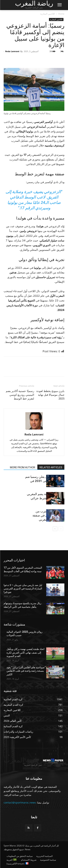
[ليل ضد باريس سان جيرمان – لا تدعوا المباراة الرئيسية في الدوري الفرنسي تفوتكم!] (55, 589)
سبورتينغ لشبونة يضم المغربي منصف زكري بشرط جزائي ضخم (45, 498)
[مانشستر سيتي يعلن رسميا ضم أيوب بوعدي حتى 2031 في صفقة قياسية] (55, 481)
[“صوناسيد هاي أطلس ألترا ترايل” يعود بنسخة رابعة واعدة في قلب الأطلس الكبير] (55, 672)
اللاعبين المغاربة (47, 13)
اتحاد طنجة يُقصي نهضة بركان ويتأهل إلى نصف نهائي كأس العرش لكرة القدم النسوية (25, 652)
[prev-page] (61, 529)
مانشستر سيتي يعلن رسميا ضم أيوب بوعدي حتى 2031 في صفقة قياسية (44, 481)
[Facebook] (60, 59)
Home (61, 13)
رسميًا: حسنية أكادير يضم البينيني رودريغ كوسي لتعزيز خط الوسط (20, 394)
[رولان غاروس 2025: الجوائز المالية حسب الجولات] (55, 636)
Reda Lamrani (12, 51)
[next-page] (55, 529)
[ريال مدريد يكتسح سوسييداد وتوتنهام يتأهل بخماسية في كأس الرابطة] (55, 608)
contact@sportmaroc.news (20, 802)
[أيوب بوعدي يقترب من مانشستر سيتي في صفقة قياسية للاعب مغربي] (55, 515)
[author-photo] (34, 429)
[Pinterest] (44, 59)
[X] (52, 59)
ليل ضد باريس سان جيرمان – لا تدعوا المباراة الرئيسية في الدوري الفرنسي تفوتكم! (23, 589)
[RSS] (28, 827)
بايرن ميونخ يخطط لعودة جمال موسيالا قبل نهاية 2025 (50, 394)
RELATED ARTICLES (51, 467)
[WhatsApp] (35, 59)
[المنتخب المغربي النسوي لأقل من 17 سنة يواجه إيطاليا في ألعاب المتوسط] (55, 572)
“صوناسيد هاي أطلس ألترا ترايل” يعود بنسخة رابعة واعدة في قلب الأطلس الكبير (26, 671)
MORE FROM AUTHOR (22, 467)
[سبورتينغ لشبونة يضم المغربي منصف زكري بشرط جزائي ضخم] (55, 498)
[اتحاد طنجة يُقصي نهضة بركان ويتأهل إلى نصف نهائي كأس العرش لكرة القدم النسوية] (55, 653)
